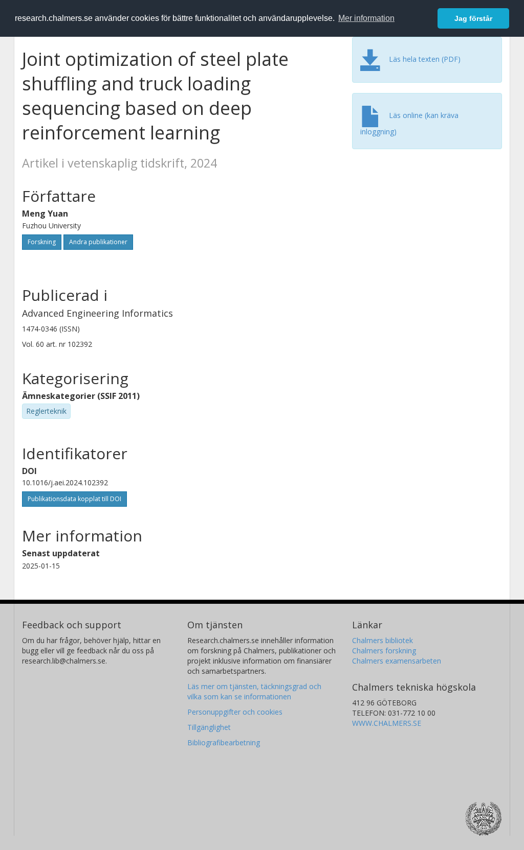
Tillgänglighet (209, 727)
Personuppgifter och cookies (234, 712)
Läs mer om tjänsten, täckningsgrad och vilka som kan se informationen (254, 691)
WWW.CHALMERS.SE (386, 723)
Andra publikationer (98, 242)
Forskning (42, 242)
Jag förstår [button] (473, 18)
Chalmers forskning (384, 650)
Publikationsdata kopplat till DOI (74, 498)
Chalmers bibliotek (382, 640)
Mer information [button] (366, 18)
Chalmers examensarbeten (396, 661)
